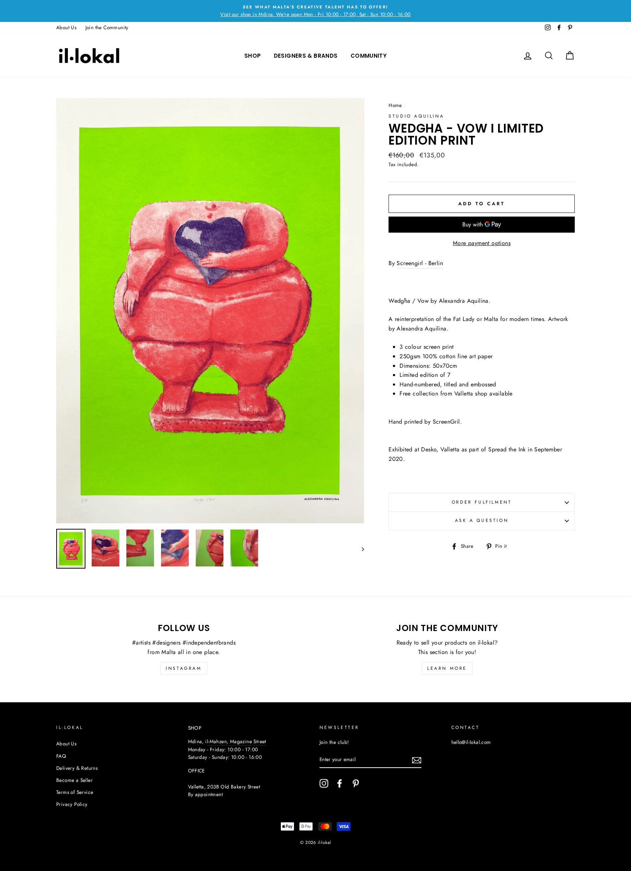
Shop (252, 56)
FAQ (61, 756)
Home (395, 105)
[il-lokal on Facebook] (339, 783)
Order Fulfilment (482, 502)
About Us (66, 27)
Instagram (184, 668)
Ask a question (481, 520)
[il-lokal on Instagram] (324, 783)
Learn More (447, 668)
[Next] (359, 549)
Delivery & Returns (76, 768)
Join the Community (107, 27)
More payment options (481, 243)
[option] (315, 11)
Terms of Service (74, 792)
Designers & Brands (306, 56)
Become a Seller (74, 780)
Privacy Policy (72, 804)
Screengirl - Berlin (420, 263)
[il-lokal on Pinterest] (355, 783)
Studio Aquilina (416, 116)
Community (369, 56)
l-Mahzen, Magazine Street (236, 741)
